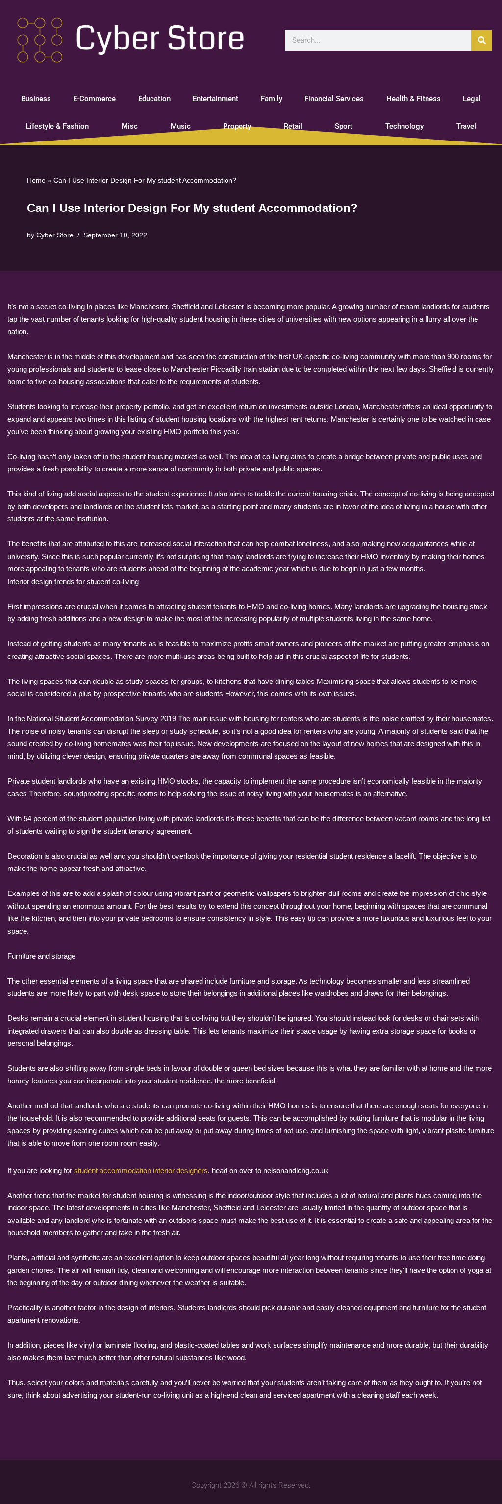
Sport (343, 126)
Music (181, 126)
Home (36, 180)
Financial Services (334, 98)
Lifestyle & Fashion (57, 126)
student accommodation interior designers (141, 1170)
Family (271, 98)
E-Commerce (94, 98)
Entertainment (215, 98)
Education (154, 98)
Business (36, 98)
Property (237, 126)
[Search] (481, 40)
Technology (404, 126)
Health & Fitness (413, 98)
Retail (293, 126)
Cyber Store (55, 235)
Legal (472, 98)
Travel (466, 126)
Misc (130, 126)
